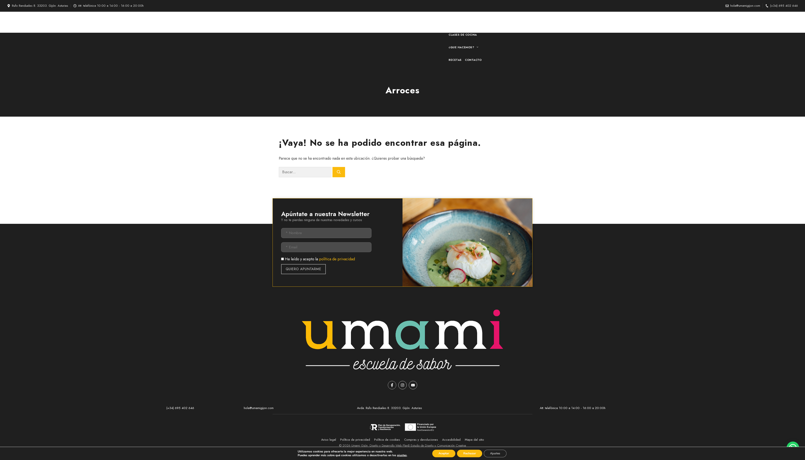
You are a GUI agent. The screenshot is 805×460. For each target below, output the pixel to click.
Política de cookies (387, 439)
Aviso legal (328, 439)
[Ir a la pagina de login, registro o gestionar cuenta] (512, 22)
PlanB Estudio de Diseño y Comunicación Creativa (434, 445)
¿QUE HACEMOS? (461, 47)
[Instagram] (402, 385)
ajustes (402, 455)
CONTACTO (473, 60)
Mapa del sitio (474, 439)
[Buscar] (338, 172)
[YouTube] (413, 385)
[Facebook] (392, 385)
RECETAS (455, 60)
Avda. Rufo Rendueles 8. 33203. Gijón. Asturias (389, 408)
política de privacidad (337, 259)
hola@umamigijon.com (745, 5)
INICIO (453, 22)
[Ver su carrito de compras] (507, 22)
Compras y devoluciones (421, 439)
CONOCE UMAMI (473, 22)
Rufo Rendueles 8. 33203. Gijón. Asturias (40, 5)
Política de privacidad (355, 439)
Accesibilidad (451, 439)
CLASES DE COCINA (463, 35)
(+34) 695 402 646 (784, 5)
